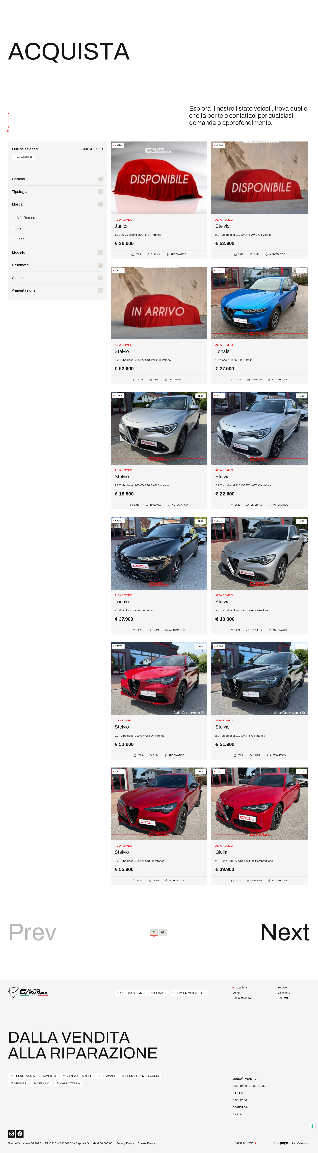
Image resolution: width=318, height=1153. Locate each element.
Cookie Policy (146, 1143)
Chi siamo (283, 992)
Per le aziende (242, 998)
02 (162, 932)
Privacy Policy (125, 1143)
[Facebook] (20, 1133)
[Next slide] (304, 309)
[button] (57, 179)
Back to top (244, 1143)
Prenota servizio (132, 992)
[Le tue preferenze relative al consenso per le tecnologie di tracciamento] (312, 1126)
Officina (43, 1083)
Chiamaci (159, 992)
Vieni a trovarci (79, 1076)
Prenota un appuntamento (35, 1076)
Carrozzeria (70, 1083)
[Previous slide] (304, 302)
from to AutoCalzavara (291, 1143)
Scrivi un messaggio (189, 992)
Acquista (241, 987)
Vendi (236, 992)
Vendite (20, 1083)
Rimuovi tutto (91, 149)
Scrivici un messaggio (142, 1076)
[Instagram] (11, 1133)
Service (282, 987)
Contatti (282, 998)
